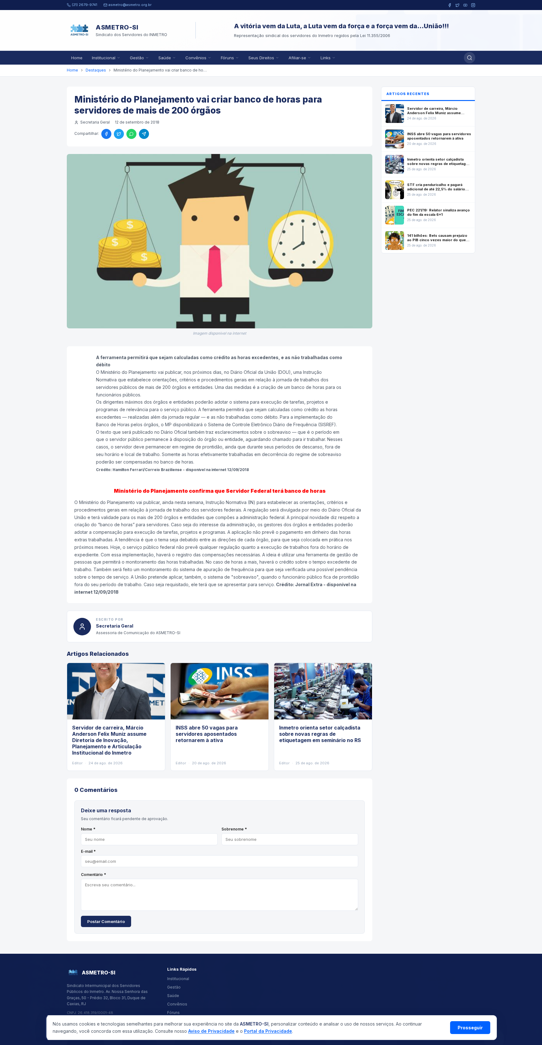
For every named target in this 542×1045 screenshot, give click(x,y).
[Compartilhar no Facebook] (106, 134)
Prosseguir (470, 1027)
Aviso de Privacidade (211, 1031)
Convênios (195, 57)
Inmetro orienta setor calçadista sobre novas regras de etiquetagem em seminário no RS (320, 733)
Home (76, 57)
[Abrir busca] (469, 57)
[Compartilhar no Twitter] (119, 134)
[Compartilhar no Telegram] (144, 134)
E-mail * (88, 851)
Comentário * (93, 874)
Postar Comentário (106, 921)
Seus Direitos (261, 57)
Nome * (88, 829)
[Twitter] (457, 5)
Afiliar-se (297, 57)
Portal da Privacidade (268, 1031)
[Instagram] (473, 5)
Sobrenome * (234, 829)
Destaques (96, 70)
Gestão (137, 57)
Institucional (103, 57)
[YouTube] (465, 5)
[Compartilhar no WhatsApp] (131, 134)
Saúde (164, 57)
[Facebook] (450, 5)
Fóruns (227, 57)
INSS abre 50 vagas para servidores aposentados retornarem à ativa (207, 733)
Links (326, 57)
